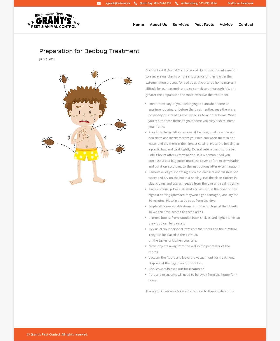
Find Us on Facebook (240, 3)
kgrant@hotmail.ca (118, 3)
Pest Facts (204, 25)
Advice (226, 25)
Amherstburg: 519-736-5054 (199, 3)
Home (138, 25)
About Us (158, 25)
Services (181, 25)
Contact (245, 25)
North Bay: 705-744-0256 (155, 3)
